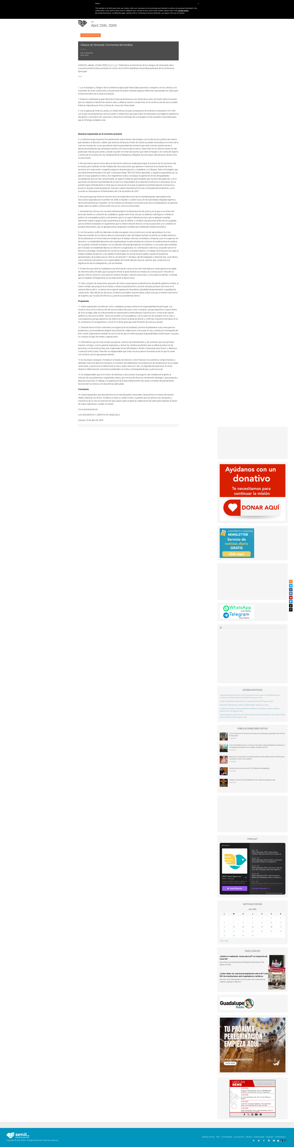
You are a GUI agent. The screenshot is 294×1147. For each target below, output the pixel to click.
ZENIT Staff (84, 55)
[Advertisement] (252, 443)
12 (281, 922)
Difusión (249, 1137)
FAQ (218, 1137)
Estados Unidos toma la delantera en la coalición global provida (252, 780)
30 (252, 936)
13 (224, 927)
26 (281, 931)
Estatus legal (259, 1137)
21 (234, 931)
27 (224, 936)
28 (234, 936)
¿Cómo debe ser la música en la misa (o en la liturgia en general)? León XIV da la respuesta (257, 735)
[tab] (241, 1083)
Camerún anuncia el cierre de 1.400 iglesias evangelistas (249, 768)
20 (224, 931)
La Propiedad (226, 1137)
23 (252, 931)
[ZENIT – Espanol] (17, 1135)
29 (243, 936)
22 (243, 931)
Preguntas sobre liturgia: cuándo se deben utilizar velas (239, 705)
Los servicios (239, 1137)
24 (262, 931)
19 (281, 927)
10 (262, 922)
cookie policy (183, 10)
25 (271, 931)
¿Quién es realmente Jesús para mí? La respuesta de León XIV (242, 701)
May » (227, 941)
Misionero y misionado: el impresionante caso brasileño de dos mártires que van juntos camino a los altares (256, 758)
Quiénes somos (208, 1137)
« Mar (222, 941)
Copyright (269, 1137)
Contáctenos (280, 1137)
